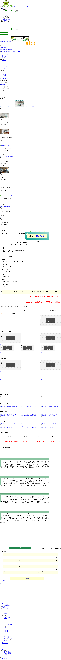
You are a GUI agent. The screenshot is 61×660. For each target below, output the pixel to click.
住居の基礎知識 (5, 16)
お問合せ (4, 9)
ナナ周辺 (5, 618)
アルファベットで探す (7, 637)
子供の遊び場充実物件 (7, 636)
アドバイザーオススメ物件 (8, 638)
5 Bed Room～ (4, 75)
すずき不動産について (6, 21)
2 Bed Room (4, 72)
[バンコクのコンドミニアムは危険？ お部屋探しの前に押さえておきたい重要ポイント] (15, 41)
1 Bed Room (6, 628)
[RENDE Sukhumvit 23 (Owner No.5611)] (6, 156)
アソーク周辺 (6, 619)
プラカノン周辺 (4, 66)
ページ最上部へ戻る (5, 608)
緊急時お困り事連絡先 (7, 652)
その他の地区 (4, 68)
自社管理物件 (4, 56)
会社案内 (3, 649)
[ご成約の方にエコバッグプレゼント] (30, 106)
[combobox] (9, 11)
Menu (1, 6)
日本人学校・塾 (6, 651)
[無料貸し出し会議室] (19, 106)
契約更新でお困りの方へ (6, 19)
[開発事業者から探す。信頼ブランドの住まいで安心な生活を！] (10, 51)
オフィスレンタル (7, 640)
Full (0, 344)
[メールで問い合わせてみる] (4, 106)
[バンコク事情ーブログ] (24, 41)
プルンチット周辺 (5, 61)
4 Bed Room (4, 74)
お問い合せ (4, 607)
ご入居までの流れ (5, 15)
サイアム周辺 (4, 60)
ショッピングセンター (7, 653)
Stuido (3, 71)
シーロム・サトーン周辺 (8, 624)
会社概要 (3, 606)
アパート (3, 55)
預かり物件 (4, 57)
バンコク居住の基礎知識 (6, 605)
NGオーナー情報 (5, 20)
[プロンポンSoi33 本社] (4, 78)
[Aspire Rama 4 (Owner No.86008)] (5, 145)
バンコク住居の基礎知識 (6, 644)
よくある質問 (6, 648)
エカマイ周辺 (4, 65)
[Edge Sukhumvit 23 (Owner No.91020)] (6, 217)
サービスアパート (5, 54)
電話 (3, 581)
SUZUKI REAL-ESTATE (3, 658)
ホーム (3, 8)
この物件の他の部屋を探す (6, 313)
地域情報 (5, 654)
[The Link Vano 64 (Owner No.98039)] (4, 117)
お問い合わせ (40, 236)
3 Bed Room (4, 73)
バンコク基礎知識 (6, 17)
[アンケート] (11, 106)
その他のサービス (6, 18)
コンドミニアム (4, 53)
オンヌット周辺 (4, 67)
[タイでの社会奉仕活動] (5, 41)
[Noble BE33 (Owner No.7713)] (5, 206)
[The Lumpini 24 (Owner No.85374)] (4, 172)
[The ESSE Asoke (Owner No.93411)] (6, 195)
